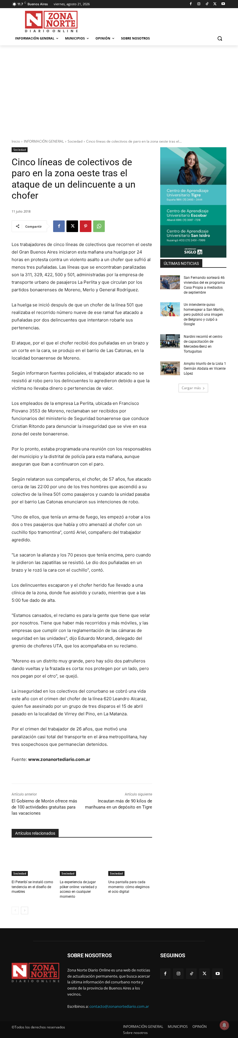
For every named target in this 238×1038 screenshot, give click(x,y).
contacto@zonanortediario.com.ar (119, 1006)
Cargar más (191, 387)
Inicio (16, 141)
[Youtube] (223, 4)
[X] (215, 4)
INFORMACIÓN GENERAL (44, 141)
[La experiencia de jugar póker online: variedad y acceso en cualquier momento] (82, 860)
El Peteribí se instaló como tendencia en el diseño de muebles (32, 887)
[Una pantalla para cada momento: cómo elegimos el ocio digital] (130, 860)
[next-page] (24, 910)
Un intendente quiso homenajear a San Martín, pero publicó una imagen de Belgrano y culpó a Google (204, 314)
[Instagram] (199, 4)
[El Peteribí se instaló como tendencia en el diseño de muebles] (33, 860)
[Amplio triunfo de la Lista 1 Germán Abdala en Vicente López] (170, 368)
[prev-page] (15, 910)
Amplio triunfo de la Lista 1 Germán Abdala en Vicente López (205, 369)
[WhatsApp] (99, 226)
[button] (219, 38)
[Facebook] (190, 4)
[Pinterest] (85, 226)
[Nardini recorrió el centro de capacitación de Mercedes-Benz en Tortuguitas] (170, 341)
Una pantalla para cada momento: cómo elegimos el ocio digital (128, 887)
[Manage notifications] (224, 1025)
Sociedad (75, 141)
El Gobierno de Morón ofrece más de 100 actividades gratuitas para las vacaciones (44, 807)
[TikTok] (207, 4)
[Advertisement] (119, 89)
